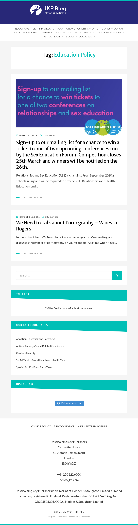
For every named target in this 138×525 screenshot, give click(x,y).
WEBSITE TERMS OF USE (92, 426)
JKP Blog (79, 512)
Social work (87, 36)
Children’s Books (25, 32)
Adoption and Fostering (73, 28)
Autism (118, 28)
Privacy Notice (64, 426)
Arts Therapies (101, 28)
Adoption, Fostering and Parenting (35, 338)
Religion (70, 36)
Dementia (46, 32)
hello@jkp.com (69, 480)
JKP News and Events (111, 32)
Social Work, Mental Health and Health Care (40, 360)
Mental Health (52, 36)
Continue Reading (33, 197)
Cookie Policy (41, 426)
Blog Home (22, 28)
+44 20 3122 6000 (69, 474)
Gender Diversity (83, 32)
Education (62, 32)
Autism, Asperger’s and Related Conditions (40, 345)
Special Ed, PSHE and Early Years (34, 367)
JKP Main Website (43, 28)
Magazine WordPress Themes (61, 516)
